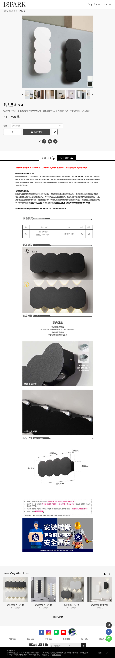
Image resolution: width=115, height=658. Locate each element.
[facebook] (109, 632)
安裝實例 (64, 157)
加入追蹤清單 (55, 132)
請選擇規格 (16, 126)
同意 (100, 653)
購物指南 (30, 639)
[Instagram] (48, 632)
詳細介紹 (46, 157)
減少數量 (5, 132)
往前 (102, 574)
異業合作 (102, 639)
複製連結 (55, 141)
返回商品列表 (58, 617)
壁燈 (15, 11)
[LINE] (56, 632)
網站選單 (110, 4)
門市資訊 (12, 639)
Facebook (44, 141)
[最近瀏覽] (109, 625)
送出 (83, 645)
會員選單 (95, 4)
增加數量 (19, 132)
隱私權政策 (56, 655)
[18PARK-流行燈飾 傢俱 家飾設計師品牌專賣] (14, 4)
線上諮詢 (84, 639)
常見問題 (66, 639)
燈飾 (10, 11)
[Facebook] (41, 632)
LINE (50, 141)
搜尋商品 (99, 4)
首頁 (5, 11)
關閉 (107, 653)
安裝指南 (48, 639)
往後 (110, 574)
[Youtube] (63, 632)
